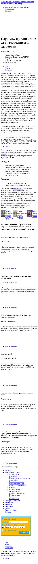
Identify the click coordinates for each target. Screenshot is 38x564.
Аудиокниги (9, 502)
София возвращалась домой (22, 213)
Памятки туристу (11, 510)
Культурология (14, 489)
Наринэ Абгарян (20, 217)
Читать (7, 68)
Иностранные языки (16, 482)
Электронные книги (12, 501)
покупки (9, 137)
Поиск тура (9, 506)
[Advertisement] (13, 24)
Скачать (8, 146)
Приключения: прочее (17, 493)
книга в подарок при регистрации (17, 7)
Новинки (8, 504)
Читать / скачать (11, 268)
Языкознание (14, 499)
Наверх (7, 559)
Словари (12, 497)
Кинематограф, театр (16, 484)
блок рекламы (18, 189)
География (13, 476)
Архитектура (14, 474)
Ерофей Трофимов (9, 217)
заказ (7, 544)
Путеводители (14, 495)
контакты (8, 546)
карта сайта (9, 548)
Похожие (8, 70)
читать (14, 143)
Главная (8, 470)
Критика (12, 487)
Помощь (8, 512)
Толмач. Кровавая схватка (8, 213)
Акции (7, 508)
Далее (7, 66)
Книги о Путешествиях (17, 485)
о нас (7, 542)
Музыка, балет (14, 491)
